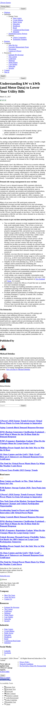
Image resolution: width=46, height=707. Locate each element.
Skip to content (5, 677)
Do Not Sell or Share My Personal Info (33, 666)
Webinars (12, 60)
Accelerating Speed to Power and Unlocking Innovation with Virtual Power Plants (19, 511)
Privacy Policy (24, 662)
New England (40, 279)
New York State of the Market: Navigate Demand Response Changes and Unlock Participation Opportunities (21, 503)
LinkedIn (7, 651)
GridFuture (12, 59)
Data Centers (17, 18)
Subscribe (12, 66)
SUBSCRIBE (5, 672)
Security (11, 68)
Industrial (16, 32)
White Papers (13, 62)
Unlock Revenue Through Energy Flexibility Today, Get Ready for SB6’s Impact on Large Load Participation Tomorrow (23, 539)
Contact (7, 70)
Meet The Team (9, 595)
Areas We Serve (9, 597)
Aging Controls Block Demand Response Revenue (22, 427)
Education (16, 24)
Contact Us (8, 599)
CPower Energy (5, 3)
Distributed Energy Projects (18, 34)
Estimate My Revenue (16, 55)
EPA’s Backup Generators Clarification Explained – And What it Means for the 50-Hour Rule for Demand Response (23, 434)
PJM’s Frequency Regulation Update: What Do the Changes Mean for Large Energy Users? (22, 442)
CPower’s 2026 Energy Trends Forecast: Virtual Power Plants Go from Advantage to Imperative (21, 422)
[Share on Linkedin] (5, 100)
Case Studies (13, 64)
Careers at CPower (15, 51)
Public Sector (17, 22)
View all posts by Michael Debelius (18, 369)
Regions (7, 41)
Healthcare (16, 26)
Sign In (6, 72)
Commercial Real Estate (21, 30)
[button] (5, 680)
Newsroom (12, 49)
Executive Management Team (19, 47)
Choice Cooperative (19, 37)
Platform (7, 12)
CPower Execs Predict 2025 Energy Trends (19, 470)
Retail (15, 28)
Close (2, 675)
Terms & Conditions (26, 664)
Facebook (7, 653)
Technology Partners (20, 39)
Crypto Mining (18, 20)
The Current (13, 57)
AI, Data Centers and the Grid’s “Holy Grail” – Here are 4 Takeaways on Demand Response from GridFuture (22, 456)
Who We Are (13, 45)
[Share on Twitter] (3, 100)
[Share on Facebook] (1, 100)
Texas (9, 281)
